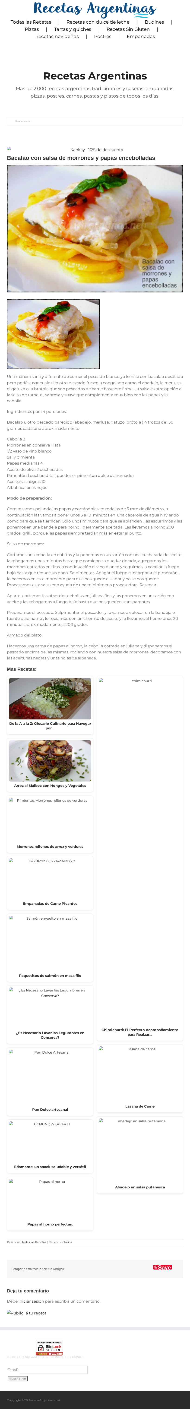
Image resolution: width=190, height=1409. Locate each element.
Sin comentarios (60, 1242)
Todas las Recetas (31, 22)
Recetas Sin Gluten (128, 29)
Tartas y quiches (72, 29)
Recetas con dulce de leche (98, 22)
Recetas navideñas (57, 36)
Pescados (13, 1242)
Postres (102, 36)
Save (164, 1267)
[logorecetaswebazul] (95, 4)
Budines (154, 22)
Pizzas (32, 29)
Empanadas (141, 36)
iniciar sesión (32, 1301)
